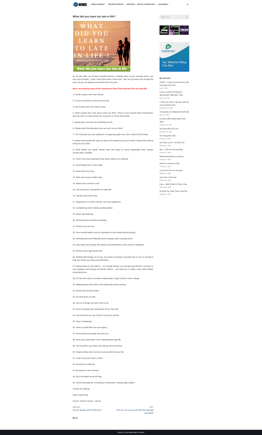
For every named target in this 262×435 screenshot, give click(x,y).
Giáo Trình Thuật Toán (168, 177)
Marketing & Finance (136, 432)
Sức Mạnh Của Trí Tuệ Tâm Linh (172, 143)
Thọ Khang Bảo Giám (168, 136)
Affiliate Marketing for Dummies (172, 156)
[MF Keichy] (80, 4)
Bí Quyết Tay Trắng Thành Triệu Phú (173, 191)
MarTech (131, 4)
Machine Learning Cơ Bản (169, 163)
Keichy (120, 432)
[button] (187, 4)
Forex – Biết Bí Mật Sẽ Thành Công (173, 184)
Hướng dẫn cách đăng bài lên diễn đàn (174, 112)
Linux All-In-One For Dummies (171, 170)
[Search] (187, 17)
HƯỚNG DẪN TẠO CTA (169, 129)
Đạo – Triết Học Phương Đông (171, 150)
